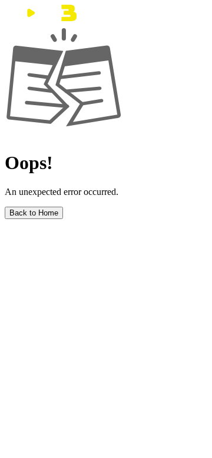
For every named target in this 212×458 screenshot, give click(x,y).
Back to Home (33, 212)
